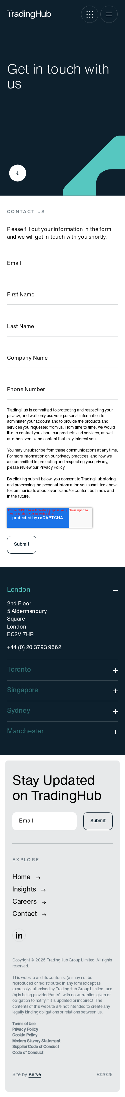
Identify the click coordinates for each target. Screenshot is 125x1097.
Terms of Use (24, 1024)
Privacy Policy (25, 1030)
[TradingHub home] (29, 14)
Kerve (35, 1074)
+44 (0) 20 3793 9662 (34, 647)
